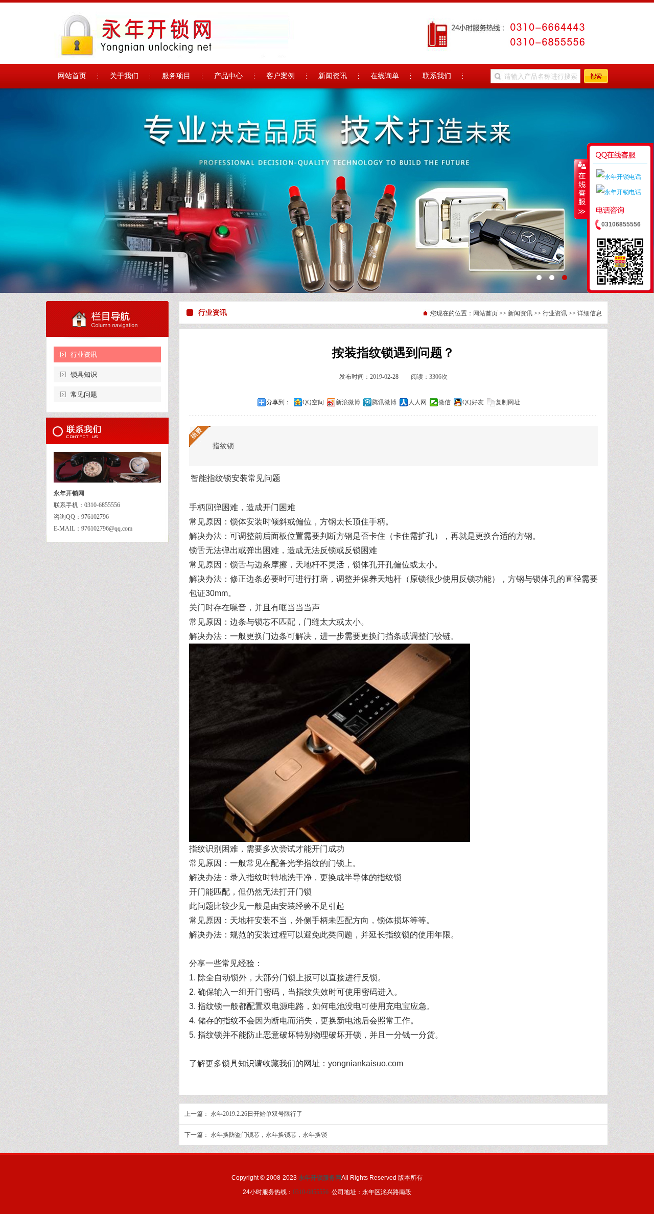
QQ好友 (473, 402)
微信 (444, 402)
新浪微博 (348, 402)
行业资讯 (84, 354)
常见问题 (84, 394)
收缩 (581, 188)
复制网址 (508, 402)
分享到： (278, 402)
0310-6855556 (311, 1192)
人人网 (417, 402)
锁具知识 (84, 374)
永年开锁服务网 (319, 1177)
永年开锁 (327, 190)
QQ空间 (313, 402)
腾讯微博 (384, 402)
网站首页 (485, 313)
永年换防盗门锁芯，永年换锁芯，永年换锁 (269, 1134)
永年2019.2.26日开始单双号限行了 (256, 1113)
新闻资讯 (520, 313)
